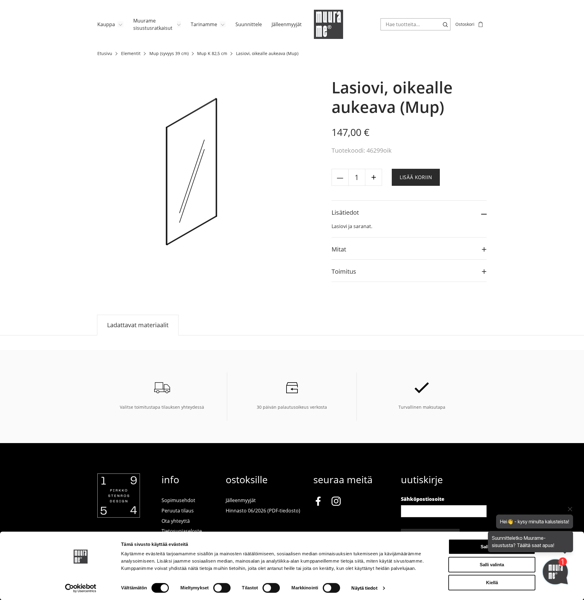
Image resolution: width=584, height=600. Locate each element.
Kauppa (106, 24)
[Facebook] (318, 502)
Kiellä (492, 582)
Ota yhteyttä (176, 521)
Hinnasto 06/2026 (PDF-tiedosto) (263, 510)
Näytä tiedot (364, 588)
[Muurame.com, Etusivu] (328, 24)
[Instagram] (336, 502)
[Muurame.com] (118, 515)
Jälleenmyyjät (287, 24)
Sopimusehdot (178, 500)
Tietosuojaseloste (182, 531)
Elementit (131, 53)
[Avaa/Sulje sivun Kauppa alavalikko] (120, 24)
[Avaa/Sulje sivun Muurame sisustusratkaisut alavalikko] (179, 24)
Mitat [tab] (339, 249)
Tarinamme (204, 24)
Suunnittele (248, 24)
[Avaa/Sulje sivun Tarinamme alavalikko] (223, 24)
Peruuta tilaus (178, 510)
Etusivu (104, 53)
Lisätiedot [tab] (345, 212)
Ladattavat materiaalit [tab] (138, 325)
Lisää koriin (416, 177)
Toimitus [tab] (344, 271)
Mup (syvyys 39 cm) (169, 53)
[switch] (222, 588)
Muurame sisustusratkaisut (152, 24)
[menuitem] (110, 24)
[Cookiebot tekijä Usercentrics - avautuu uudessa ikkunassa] (80, 588)
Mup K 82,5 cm (212, 53)
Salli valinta (492, 564)
